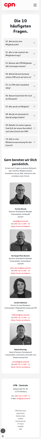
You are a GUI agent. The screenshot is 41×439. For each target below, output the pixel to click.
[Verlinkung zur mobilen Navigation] (35, 5)
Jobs (20, 429)
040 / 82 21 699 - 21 (22, 317)
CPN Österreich (20, 410)
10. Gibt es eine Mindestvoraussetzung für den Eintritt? (19, 142)
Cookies (20, 418)
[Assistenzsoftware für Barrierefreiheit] (3, 431)
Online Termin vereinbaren (20, 226)
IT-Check (20, 424)
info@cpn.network (23, 398)
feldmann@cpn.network (20, 315)
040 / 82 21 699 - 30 (22, 223)
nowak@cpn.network (20, 221)
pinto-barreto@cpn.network (20, 268)
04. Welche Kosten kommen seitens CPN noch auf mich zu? (18, 75)
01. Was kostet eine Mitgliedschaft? (14, 43)
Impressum (21, 413)
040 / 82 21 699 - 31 (22, 364)
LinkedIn (21, 426)
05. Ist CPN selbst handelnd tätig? (17, 86)
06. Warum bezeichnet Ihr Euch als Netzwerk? (19, 97)
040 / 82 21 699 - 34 (22, 270)
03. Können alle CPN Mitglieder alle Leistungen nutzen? (19, 64)
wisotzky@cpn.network (20, 362)
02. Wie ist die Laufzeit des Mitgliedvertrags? (17, 54)
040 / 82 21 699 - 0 (22, 396)
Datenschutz (20, 416)
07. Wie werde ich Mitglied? (17, 106)
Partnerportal (20, 421)
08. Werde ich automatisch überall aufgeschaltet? (17, 116)
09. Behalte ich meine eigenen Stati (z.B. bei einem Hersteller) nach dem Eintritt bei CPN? (19, 128)
